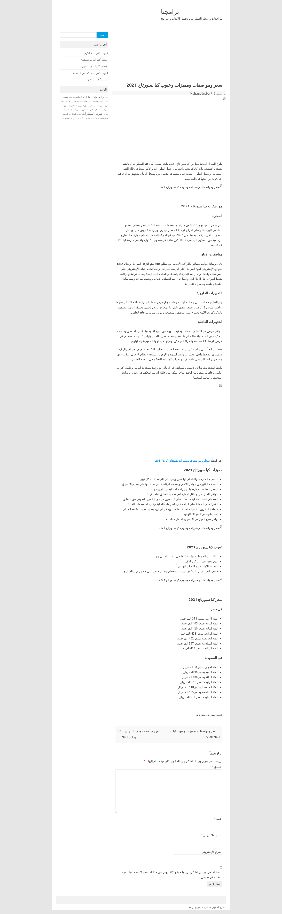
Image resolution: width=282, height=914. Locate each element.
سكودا (106, 110)
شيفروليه (83, 110)
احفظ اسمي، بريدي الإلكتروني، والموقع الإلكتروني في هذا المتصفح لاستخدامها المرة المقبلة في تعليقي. (172, 874)
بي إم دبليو (84, 106)
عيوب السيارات (92, 113)
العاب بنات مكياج (82, 101)
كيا (83, 118)
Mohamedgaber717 (202, 93)
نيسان (69, 118)
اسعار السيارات (100, 97)
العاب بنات (92, 101)
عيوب (106, 114)
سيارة (90, 109)
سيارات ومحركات (205, 714)
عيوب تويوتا (104, 118)
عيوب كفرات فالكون (96, 52)
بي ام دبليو (75, 105)
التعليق (217, 766)
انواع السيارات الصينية (100, 106)
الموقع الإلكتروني (212, 851)
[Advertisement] (168, 58)
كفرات (87, 118)
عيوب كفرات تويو (97, 79)
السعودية (99, 101)
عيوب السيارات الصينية (72, 114)
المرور (74, 101)
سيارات (96, 110)
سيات (101, 110)
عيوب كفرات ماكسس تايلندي (90, 72)
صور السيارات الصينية (72, 110)
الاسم (217, 818)
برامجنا (170, 11)
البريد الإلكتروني (211, 835)
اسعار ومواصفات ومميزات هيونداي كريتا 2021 (183, 460)
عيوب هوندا (95, 118)
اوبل (90, 106)
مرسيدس (77, 118)
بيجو (69, 106)
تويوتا (65, 105)
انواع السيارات (66, 101)
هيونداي (64, 118)
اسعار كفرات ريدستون (94, 66)
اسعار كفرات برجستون (94, 59)
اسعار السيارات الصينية (82, 97)
